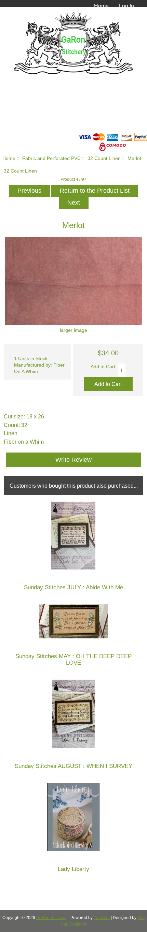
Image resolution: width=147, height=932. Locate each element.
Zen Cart (102, 917)
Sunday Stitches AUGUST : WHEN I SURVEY (73, 766)
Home (101, 6)
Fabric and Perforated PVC (51, 158)
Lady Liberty (73, 869)
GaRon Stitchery (51, 917)
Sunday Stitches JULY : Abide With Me (73, 587)
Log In (126, 6)
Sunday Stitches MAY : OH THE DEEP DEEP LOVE (73, 659)
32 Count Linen (104, 158)
